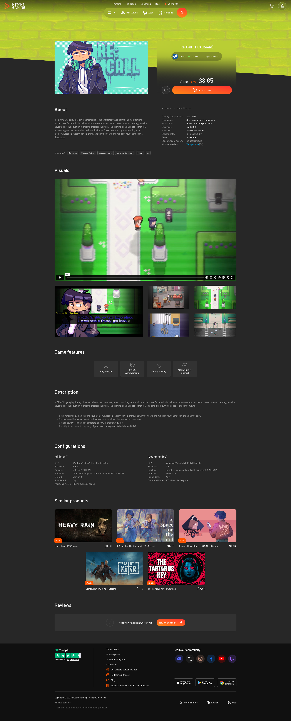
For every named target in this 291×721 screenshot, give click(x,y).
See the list (191, 116)
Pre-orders (131, 3)
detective (73, 153)
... (148, 153)
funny (140, 153)
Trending (117, 3)
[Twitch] (232, 659)
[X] (190, 659)
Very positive (192, 144)
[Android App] (205, 682)
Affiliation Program (115, 659)
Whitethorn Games (195, 130)
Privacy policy (113, 654)
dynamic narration (125, 153)
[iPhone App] (183, 682)
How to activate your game (199, 123)
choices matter (87, 153)
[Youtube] (221, 659)
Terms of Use (112, 649)
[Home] (15, 6)
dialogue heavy (105, 153)
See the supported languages (200, 120)
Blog (157, 3)
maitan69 (191, 126)
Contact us (111, 664)
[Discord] (179, 659)
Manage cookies (62, 702)
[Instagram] (200, 659)
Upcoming (146, 3)
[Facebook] (211, 659)
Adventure (191, 137)
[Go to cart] (272, 6)
